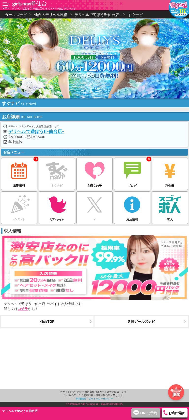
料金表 (169, 185)
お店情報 (132, 219)
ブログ (132, 185)
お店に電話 (177, 413)
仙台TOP (47, 321)
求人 (170, 219)
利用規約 (81, 398)
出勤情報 (19, 185)
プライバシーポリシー (100, 398)
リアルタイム (57, 219)
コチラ (23, 309)
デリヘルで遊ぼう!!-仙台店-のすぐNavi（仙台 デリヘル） (44, 8)
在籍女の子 (94, 185)
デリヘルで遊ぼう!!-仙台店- (36, 131)
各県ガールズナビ (141, 321)
